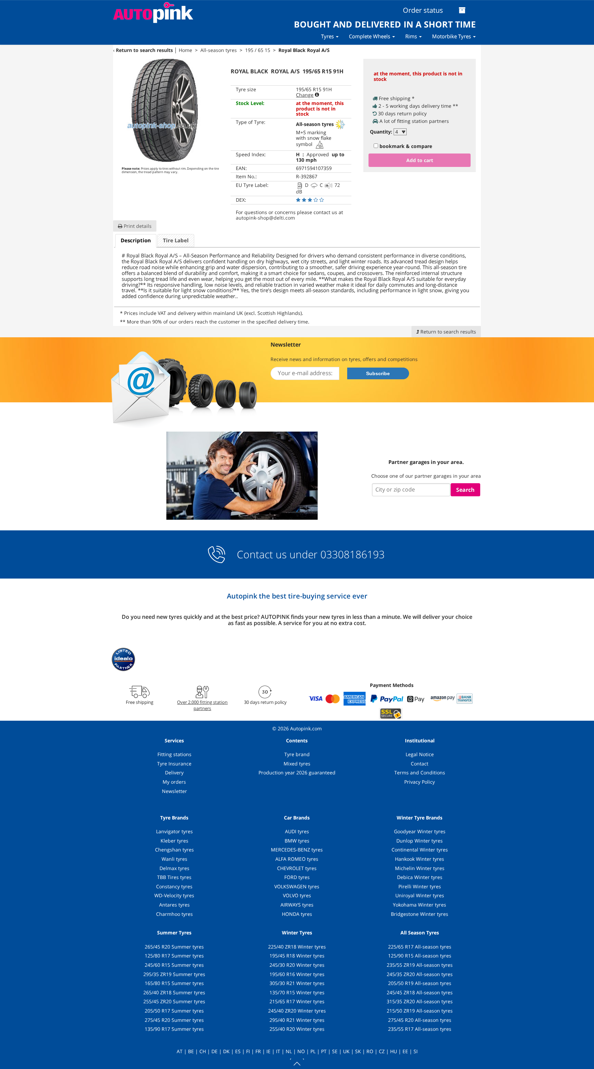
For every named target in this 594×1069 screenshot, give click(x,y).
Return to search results (144, 50)
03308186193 (351, 554)
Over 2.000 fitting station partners (202, 705)
